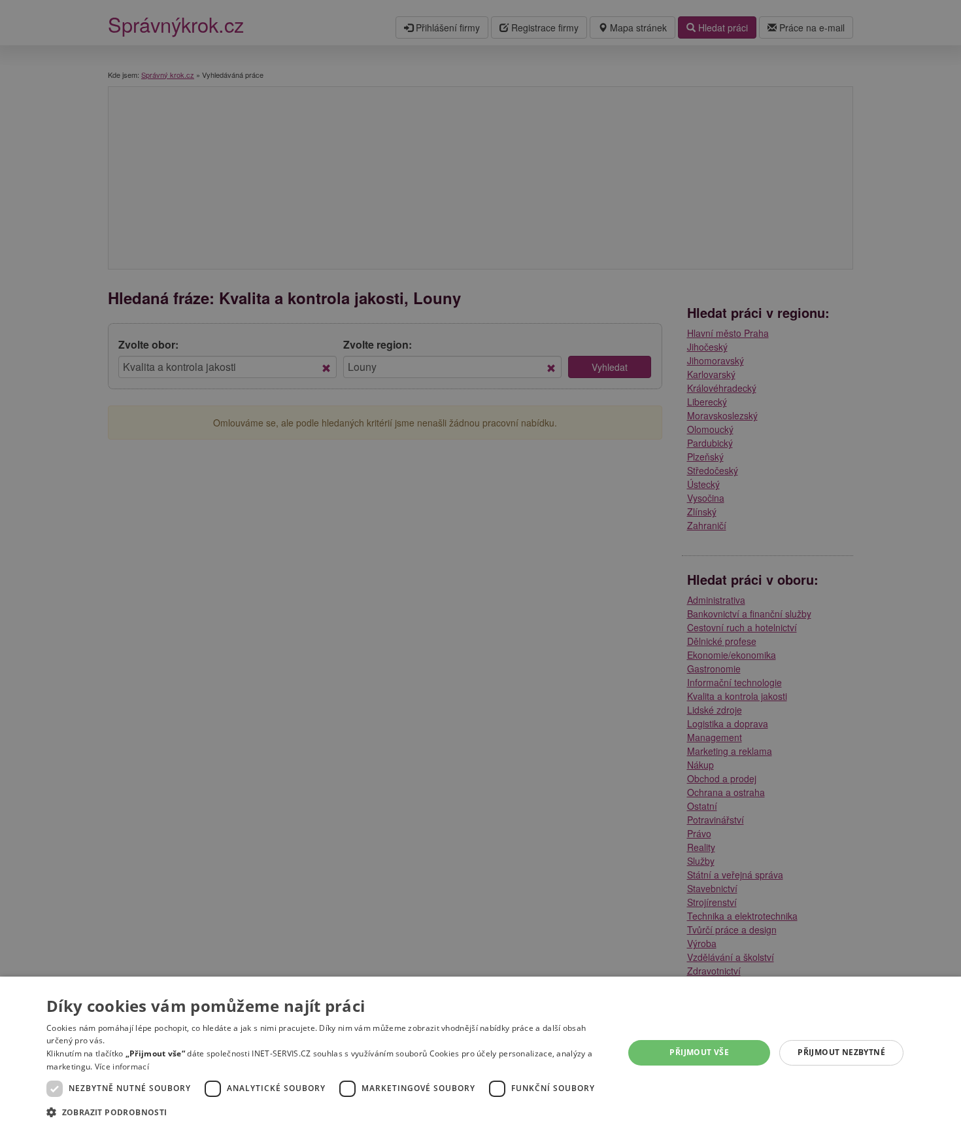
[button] (326, 1111)
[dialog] (480, 1053)
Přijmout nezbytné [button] (841, 1052)
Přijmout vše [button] (699, 1052)
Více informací (122, 1066)
